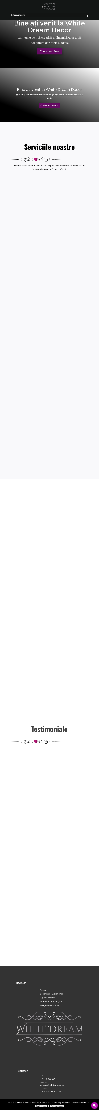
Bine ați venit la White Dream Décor (49, 26)
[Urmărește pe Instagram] (49, 1060)
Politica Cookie (57, 1106)
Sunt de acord (42, 1106)
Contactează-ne (49, 51)
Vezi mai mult (49, 250)
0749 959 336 (49, 1079)
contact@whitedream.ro (52, 1085)
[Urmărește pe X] (49, 1055)
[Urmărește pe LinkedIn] (49, 1064)
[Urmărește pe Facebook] (49, 1051)
